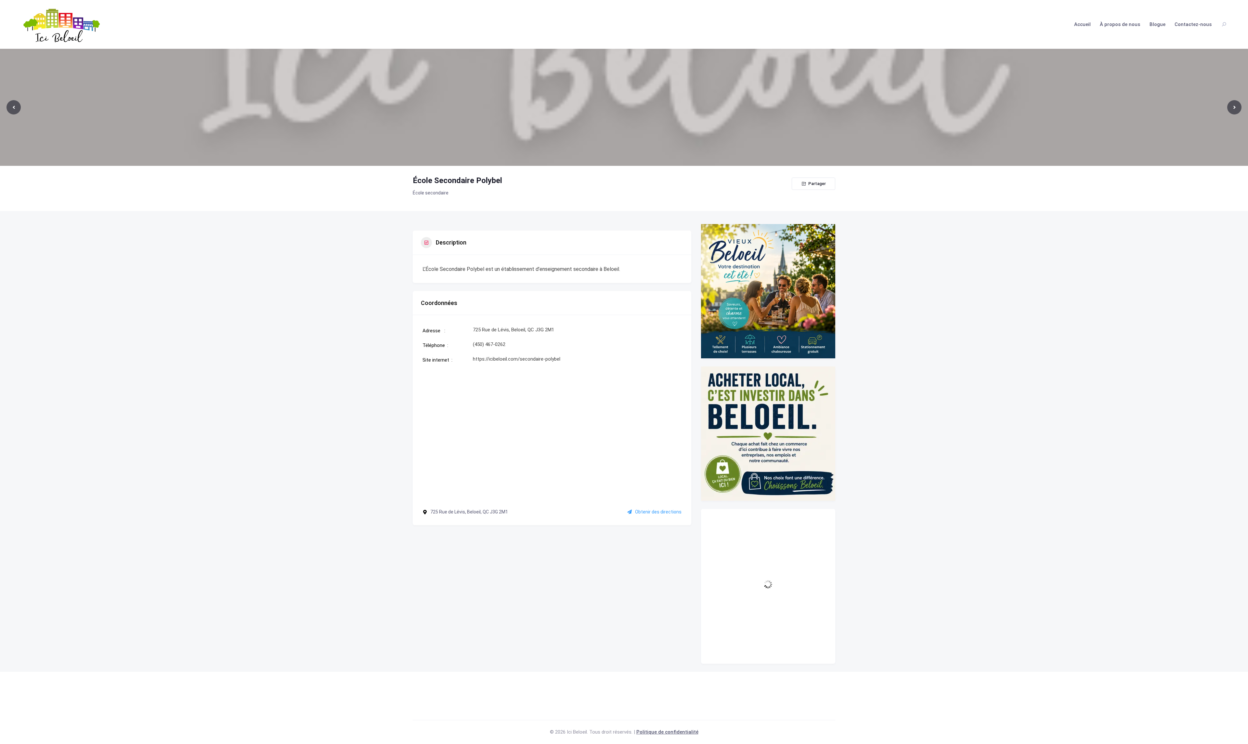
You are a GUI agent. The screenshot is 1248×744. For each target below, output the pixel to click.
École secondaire (430, 192)
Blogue (1157, 24)
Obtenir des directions (658, 511)
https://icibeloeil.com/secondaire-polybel (516, 359)
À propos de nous (1120, 24)
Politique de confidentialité (667, 732)
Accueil (1082, 24)
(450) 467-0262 (489, 344)
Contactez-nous (1193, 24)
